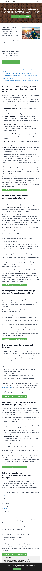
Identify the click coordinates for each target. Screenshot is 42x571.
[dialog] (21, 567)
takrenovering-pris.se (7, 387)
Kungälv (6, 495)
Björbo (5, 508)
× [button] (40, 563)
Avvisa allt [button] (25, 568)
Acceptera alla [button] (17, 568)
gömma (16, 67)
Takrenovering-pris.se (9, 1)
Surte (5, 501)
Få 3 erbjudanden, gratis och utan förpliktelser (21, 16)
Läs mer (32, 566)
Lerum (5, 513)
